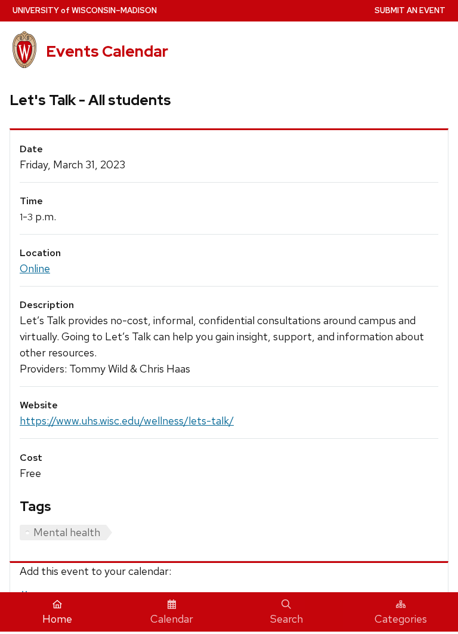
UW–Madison (85, 10)
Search (286, 619)
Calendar (171, 619)
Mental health (66, 532)
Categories (401, 619)
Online (35, 268)
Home (57, 619)
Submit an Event (410, 10)
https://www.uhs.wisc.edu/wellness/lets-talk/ (127, 420)
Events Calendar (107, 51)
